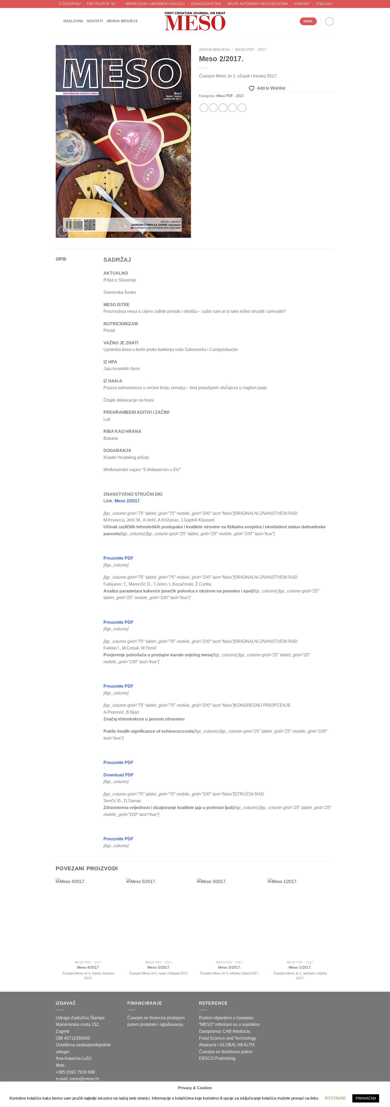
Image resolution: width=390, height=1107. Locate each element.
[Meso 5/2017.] (159, 918)
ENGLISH (323, 4)
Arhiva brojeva (122, 21)
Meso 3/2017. (229, 967)
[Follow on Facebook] (329, 21)
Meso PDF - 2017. (251, 50)
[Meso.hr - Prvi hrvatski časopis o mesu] (195, 21)
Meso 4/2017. (88, 967)
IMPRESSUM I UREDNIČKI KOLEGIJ (155, 4)
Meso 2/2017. (128, 501)
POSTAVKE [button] (335, 1098)
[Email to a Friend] (223, 107)
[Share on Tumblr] (242, 107)
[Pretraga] (58, 21)
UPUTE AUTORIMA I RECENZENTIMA (257, 4)
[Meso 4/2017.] (88, 918)
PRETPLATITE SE (101, 4)
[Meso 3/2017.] (229, 918)
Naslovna (73, 21)
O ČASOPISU (69, 4)
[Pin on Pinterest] (232, 107)
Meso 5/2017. (159, 967)
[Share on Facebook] (204, 107)
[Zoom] (63, 231)
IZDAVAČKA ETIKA (206, 4)
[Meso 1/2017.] (300, 918)
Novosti (95, 21)
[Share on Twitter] (213, 107)
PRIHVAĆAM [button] (366, 1098)
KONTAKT (302, 4)
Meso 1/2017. (300, 967)
